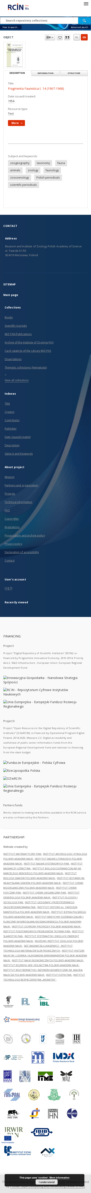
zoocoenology (19, 177)
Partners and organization (21, 485)
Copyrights (12, 519)
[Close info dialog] (67, 37)
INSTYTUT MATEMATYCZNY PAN (22, 854)
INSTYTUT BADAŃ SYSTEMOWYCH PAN (47, 863)
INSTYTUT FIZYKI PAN (59, 974)
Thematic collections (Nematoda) (26, 367)
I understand (47, 1182)
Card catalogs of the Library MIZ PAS (28, 351)
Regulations (12, 527)
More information (59, 1177)
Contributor (12, 420)
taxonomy (43, 163)
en (84, 37)
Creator (10, 412)
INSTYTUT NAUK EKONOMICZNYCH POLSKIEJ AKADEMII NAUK (48, 960)
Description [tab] (17, 73)
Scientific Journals (16, 326)
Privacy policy (13, 544)
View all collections (16, 380)
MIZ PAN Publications (18, 334)
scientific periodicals (23, 185)
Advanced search (79, 27)
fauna (61, 163)
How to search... (10, 27)
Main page (10, 295)
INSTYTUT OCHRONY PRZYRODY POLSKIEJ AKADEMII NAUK (46, 926)
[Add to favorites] (60, 37)
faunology (52, 170)
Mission (9, 477)
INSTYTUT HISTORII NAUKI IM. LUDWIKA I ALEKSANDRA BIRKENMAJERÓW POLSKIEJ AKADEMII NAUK (45, 955)
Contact (10, 560)
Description (12, 445)
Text (11, 113)
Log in (8, 588)
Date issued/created (17, 437)
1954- (11, 101)
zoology (33, 170)
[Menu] (86, 3)
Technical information (18, 502)
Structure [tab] (74, 73)
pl (76, 37)
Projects (10, 494)
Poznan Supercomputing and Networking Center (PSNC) (47, 1186)
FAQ (7, 510)
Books (9, 317)
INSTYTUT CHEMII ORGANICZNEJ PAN (44, 892)
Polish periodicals (48, 177)
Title (7, 403)
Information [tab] (45, 73)
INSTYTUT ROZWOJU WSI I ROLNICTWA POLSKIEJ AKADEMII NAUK (41, 965)
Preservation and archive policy (25, 535)
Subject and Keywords (19, 454)
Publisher (11, 429)
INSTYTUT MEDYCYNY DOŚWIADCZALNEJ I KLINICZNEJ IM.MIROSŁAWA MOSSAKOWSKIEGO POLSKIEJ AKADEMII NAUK (43, 921)
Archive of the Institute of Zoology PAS (29, 342)
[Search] (84, 20)
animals (15, 170)
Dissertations (13, 359)
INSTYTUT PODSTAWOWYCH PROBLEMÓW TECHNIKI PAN (37, 931)
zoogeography (19, 163)
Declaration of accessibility (22, 552)
